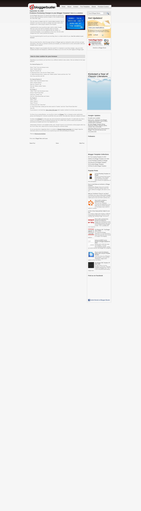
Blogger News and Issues (42, 138)
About (69, 6)
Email (96, 34)
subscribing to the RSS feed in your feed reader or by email (98, 31)
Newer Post (32, 143)
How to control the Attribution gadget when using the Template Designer (102, 253)
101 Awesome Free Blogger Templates (97, 162)
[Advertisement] (97, 61)
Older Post (81, 143)
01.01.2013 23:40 (92, 131)
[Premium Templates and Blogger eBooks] (99, 45)
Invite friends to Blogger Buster (100, 300)
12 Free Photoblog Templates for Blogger (97, 160)
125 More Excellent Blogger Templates (97, 166)
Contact (75, 6)
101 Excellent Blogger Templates (96, 164)
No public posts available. (94, 118)
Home (63, 6)
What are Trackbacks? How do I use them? (98, 193)
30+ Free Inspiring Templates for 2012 (97, 157)
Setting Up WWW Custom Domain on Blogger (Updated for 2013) (102, 241)
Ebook (94, 6)
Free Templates (85, 6)
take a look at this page (51, 110)
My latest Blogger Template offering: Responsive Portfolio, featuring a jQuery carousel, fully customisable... (97, 125)
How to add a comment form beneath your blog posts (101, 219)
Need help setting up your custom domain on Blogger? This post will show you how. (98, 129)
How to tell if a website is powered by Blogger (101, 201)
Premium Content (103, 6)
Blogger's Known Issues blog (64, 129)
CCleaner (61, 114)
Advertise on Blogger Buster (99, 47)
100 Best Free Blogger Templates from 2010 (98, 158)
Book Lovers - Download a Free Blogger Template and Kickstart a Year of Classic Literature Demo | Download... (97, 121)
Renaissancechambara (40, 133)
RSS (91, 34)
